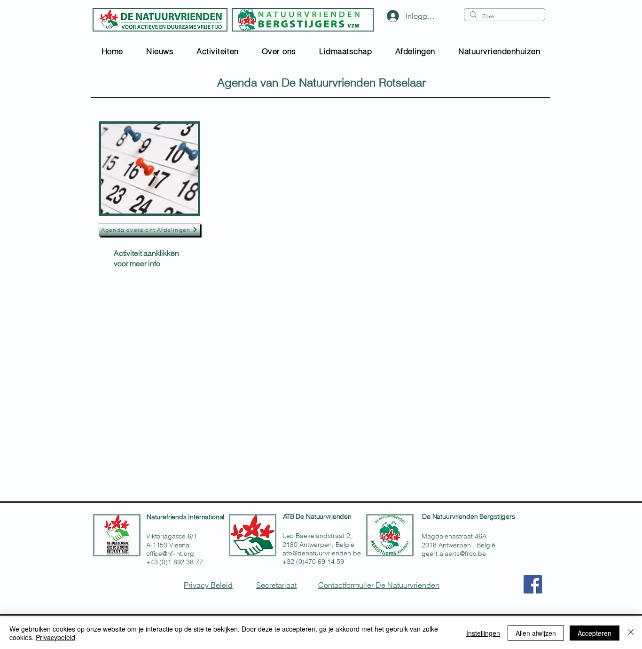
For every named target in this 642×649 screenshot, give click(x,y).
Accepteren (594, 633)
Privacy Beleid (208, 585)
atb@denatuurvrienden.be (321, 553)
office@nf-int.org (170, 553)
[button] (159, 51)
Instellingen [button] (483, 633)
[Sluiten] (630, 633)
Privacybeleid (55, 637)
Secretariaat (276, 585)
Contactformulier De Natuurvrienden (378, 585)
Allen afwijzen (536, 633)
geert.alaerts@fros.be (454, 553)
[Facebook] (533, 584)
